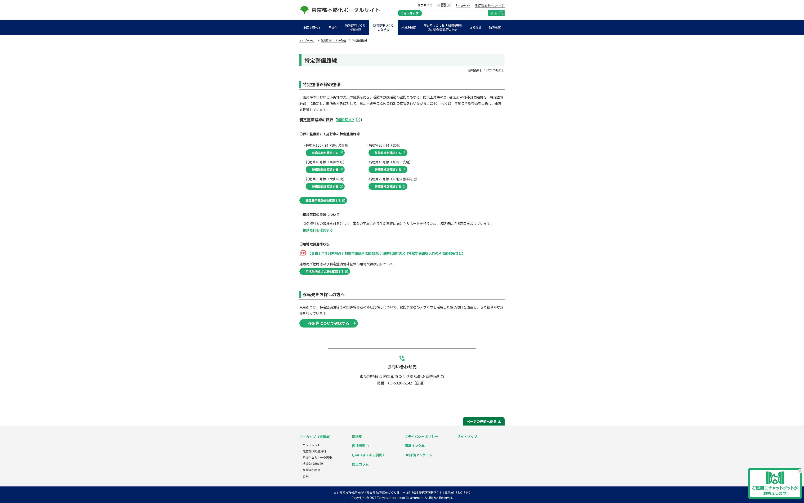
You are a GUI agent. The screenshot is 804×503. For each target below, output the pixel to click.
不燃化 (333, 27)
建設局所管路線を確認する (323, 200)
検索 (494, 13)
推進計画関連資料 (314, 451)
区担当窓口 (360, 445)
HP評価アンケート (418, 454)
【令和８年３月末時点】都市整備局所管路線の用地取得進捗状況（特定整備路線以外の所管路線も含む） (386, 253)
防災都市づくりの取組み (383, 27)
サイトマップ (410, 13)
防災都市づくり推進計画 (355, 27)
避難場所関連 (311, 470)
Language (463, 5)
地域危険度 (408, 27)
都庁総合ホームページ (490, 5)
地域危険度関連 (313, 464)
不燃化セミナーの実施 (317, 457)
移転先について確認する (328, 323)
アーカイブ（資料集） (316, 436)
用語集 (357, 436)
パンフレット (311, 445)
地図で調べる (312, 27)
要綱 (305, 476)
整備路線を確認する (325, 153)
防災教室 (495, 27)
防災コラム (360, 464)
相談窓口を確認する (318, 229)
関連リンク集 (415, 445)
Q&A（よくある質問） (369, 454)
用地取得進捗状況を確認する (325, 271)
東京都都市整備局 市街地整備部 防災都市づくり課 (366, 492)
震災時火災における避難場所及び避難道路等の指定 (443, 27)
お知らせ (475, 27)
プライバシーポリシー (421, 436)
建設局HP (345, 119)
